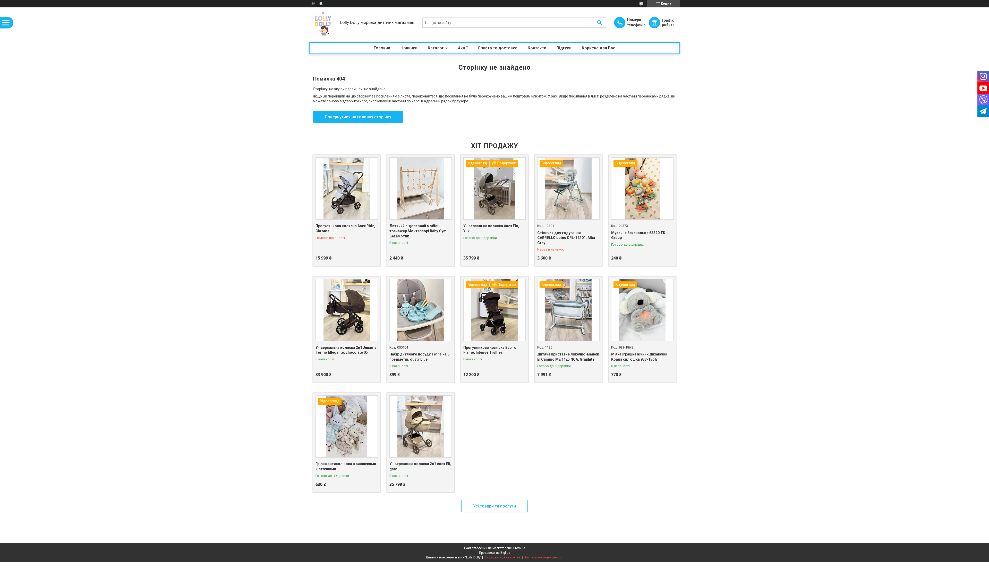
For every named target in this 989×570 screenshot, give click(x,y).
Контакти (537, 48)
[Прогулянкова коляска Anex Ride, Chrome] (347, 188)
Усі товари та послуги (494, 506)
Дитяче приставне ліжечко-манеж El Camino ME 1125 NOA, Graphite (568, 356)
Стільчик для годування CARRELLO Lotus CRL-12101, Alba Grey (566, 238)
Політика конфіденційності (543, 557)
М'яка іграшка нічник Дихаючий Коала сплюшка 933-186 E (639, 356)
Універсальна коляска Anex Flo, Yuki (491, 228)
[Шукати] (599, 23)
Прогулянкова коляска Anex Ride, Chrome (345, 228)
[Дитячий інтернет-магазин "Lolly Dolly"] (323, 22)
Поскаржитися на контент (503, 557)
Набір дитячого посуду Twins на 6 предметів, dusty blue (419, 356)
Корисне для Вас (598, 48)
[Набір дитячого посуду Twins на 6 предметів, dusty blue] (420, 310)
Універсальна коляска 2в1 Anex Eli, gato (420, 466)
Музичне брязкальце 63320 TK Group (638, 235)
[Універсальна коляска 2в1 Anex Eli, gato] (420, 426)
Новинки (408, 48)
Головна (382, 48)
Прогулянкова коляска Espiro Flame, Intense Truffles (489, 350)
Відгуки (564, 48)
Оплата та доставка (497, 48)
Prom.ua (519, 548)
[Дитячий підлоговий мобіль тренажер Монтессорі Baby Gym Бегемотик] (420, 188)
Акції (462, 48)
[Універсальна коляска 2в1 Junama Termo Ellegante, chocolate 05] (347, 310)
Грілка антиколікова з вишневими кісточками (346, 466)
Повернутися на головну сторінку (358, 116)
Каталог (436, 48)
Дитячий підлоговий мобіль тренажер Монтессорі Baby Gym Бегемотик (418, 231)
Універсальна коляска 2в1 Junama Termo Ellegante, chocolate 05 (346, 350)
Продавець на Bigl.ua (494, 553)
